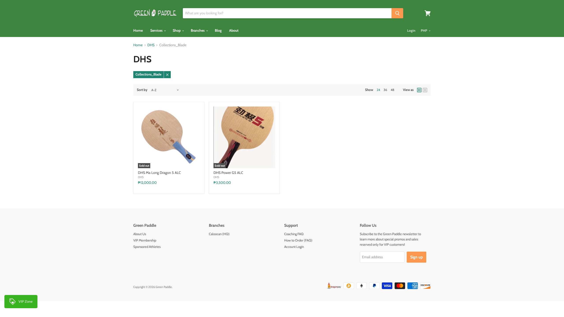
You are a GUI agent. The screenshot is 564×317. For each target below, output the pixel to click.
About (234, 30)
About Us (139, 234)
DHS (150, 45)
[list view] (425, 90)
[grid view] (419, 90)
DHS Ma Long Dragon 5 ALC (159, 173)
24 (378, 90)
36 (385, 90)
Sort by (142, 90)
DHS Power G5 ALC (228, 173)
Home (138, 30)
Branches (198, 30)
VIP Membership (144, 240)
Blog (218, 30)
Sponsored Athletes (147, 247)
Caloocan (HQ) (219, 234)
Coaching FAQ (294, 234)
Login (411, 31)
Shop (177, 30)
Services (156, 30)
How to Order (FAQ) (298, 240)
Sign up (416, 257)
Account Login (294, 247)
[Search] (397, 13)
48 (392, 90)
